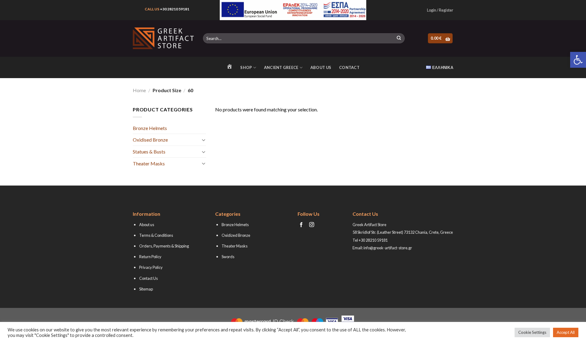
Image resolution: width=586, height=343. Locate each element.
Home (139, 90)
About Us (320, 67)
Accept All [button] (566, 332)
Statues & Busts (149, 151)
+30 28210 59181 (174, 9)
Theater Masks (149, 163)
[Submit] (399, 38)
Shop (246, 67)
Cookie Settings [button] (532, 332)
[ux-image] (293, 10)
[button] (578, 60)
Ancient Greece (281, 67)
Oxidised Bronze (150, 140)
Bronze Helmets (150, 128)
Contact (349, 67)
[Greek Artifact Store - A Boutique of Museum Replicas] (163, 38)
